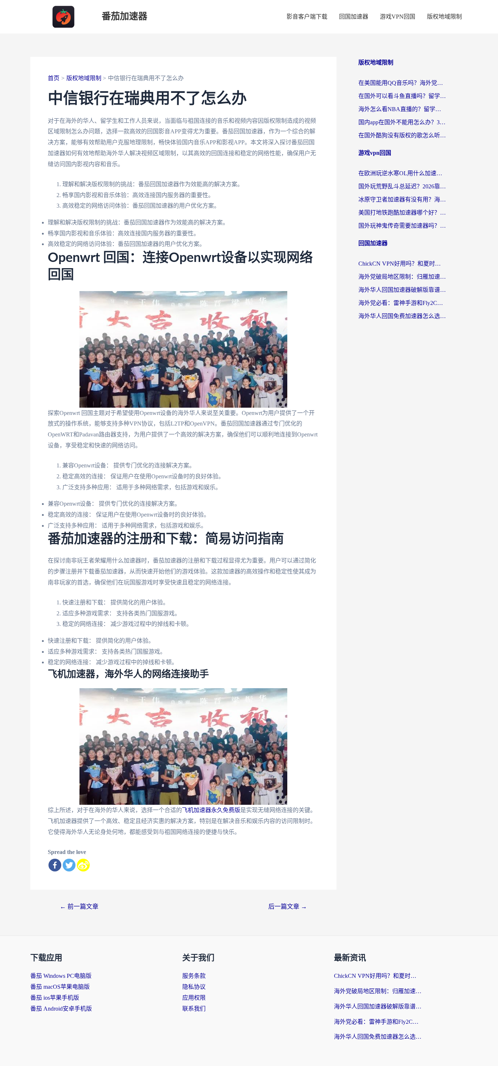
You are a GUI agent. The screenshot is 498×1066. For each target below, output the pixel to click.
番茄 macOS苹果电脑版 (60, 987)
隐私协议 (194, 987)
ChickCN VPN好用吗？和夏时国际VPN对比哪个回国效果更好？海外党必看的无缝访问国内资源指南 (402, 263)
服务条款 (194, 976)
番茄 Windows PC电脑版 (61, 976)
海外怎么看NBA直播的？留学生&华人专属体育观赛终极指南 (402, 109)
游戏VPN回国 (397, 16)
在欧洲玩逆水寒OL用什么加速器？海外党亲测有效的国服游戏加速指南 (402, 173)
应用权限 (194, 998)
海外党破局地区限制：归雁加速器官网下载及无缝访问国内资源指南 (402, 277)
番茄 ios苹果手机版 (54, 998)
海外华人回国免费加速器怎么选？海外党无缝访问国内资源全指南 (402, 316)
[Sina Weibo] (83, 865)
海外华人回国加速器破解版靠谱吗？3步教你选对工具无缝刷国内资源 (402, 290)
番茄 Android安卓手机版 (61, 1009)
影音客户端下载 (307, 16)
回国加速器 (353, 16)
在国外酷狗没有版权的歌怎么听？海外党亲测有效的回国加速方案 (402, 135)
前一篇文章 (79, 907)
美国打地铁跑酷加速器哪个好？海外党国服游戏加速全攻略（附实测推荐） (402, 212)
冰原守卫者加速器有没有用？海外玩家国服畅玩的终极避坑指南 (402, 199)
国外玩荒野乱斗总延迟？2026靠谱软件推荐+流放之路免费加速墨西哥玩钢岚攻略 (402, 186)
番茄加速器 (124, 16)
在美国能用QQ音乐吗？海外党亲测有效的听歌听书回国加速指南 (402, 83)
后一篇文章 (287, 907)
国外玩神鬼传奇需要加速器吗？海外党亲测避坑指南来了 (402, 226)
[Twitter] (69, 865)
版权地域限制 (444, 16)
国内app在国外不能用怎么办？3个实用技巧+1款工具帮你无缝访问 (402, 122)
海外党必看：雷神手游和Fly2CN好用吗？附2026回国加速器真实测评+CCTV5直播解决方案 (402, 303)
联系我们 (194, 1009)
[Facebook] (54, 865)
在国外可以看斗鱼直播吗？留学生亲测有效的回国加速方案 (402, 96)
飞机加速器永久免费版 (211, 810)
